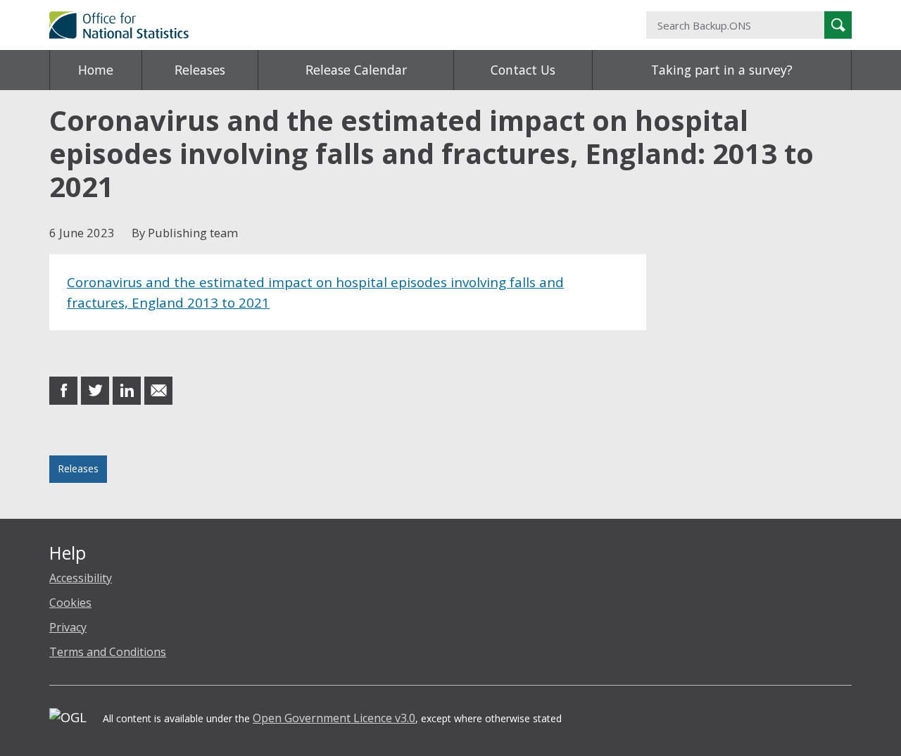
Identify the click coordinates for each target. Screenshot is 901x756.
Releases (200, 69)
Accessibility (80, 578)
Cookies (70, 602)
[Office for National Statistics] (313, 25)
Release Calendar (356, 69)
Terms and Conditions (107, 652)
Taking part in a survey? (722, 69)
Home (95, 69)
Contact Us (523, 69)
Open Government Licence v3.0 (334, 718)
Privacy (68, 627)
